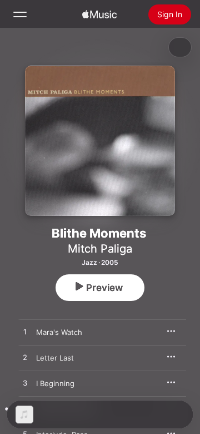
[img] (99, 14)
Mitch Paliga (100, 248)
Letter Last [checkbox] (55, 357)
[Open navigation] (20, 14)
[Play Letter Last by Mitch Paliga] (25, 358)
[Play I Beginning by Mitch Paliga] (25, 383)
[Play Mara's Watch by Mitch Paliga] (25, 332)
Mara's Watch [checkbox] (59, 332)
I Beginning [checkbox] (55, 383)
